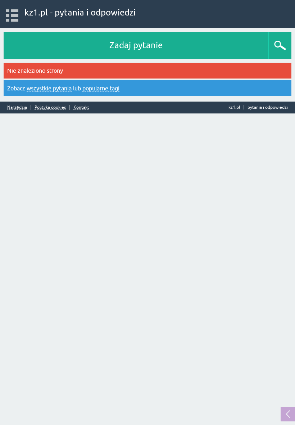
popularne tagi (100, 88)
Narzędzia (17, 107)
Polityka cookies (50, 107)
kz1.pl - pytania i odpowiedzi (80, 12)
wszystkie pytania (49, 88)
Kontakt (81, 107)
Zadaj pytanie (136, 45)
